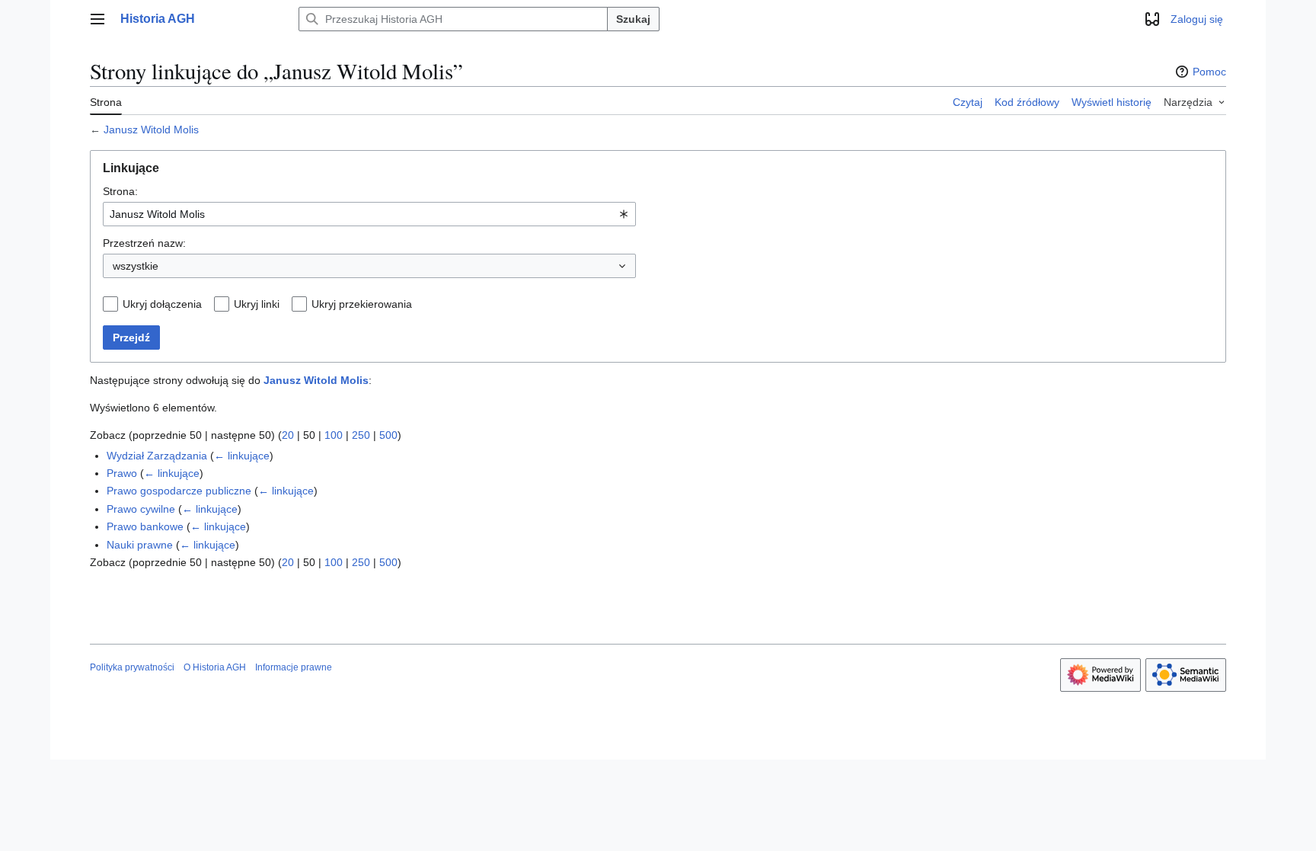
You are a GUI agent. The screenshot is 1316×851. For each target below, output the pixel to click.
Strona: (120, 191)
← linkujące (242, 455)
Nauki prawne (140, 545)
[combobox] (369, 214)
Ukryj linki (256, 304)
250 (361, 435)
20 (288, 435)
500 (388, 435)
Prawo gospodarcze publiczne (179, 491)
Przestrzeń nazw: (144, 243)
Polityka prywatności (132, 667)
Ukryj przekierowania (361, 304)
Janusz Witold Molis (151, 129)
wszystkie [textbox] (135, 266)
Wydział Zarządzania (157, 455)
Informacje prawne (293, 667)
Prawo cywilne (141, 509)
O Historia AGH (215, 667)
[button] (97, 19)
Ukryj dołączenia (162, 304)
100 (333, 435)
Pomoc (1209, 72)
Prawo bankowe (145, 526)
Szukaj (633, 19)
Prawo (122, 473)
